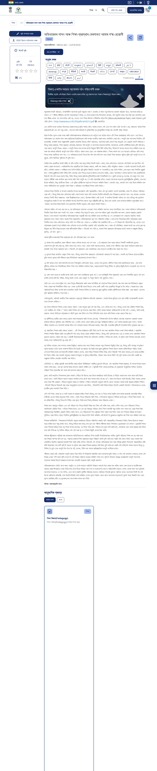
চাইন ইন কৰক (116, 10)
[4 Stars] (31, 71)
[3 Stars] (26, 71)
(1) (20, 77)
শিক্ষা (91, 10)
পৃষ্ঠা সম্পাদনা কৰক (27, 33)
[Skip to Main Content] (129, 2)
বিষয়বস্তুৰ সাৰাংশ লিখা (58, 101)
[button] (50, 65)
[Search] (103, 10)
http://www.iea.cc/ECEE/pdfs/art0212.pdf (74, 121)
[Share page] (130, 38)
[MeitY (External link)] (10, 10)
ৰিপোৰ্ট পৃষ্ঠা (22, 50)
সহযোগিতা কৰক (136, 10)
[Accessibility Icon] (148, 2)
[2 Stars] (21, 71)
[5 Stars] (35, 71)
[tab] (53, 52)
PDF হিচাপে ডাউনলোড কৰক (26, 40)
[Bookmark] (140, 38)
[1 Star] (17, 71)
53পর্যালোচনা (30, 63)
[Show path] (21, 23)
